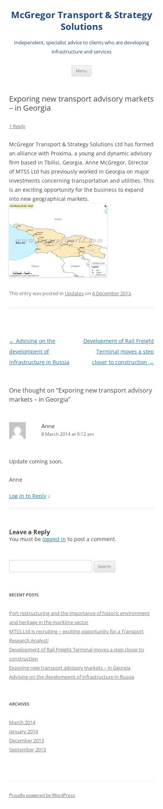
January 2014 (23, 731)
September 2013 (27, 749)
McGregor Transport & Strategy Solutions (81, 21)
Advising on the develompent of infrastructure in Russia (39, 351)
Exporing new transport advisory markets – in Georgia (69, 667)
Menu (81, 71)
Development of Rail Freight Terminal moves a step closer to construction (118, 351)
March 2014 (22, 722)
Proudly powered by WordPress (42, 795)
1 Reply (17, 126)
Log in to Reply (27, 495)
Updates (74, 293)
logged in (54, 539)
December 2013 (26, 740)
